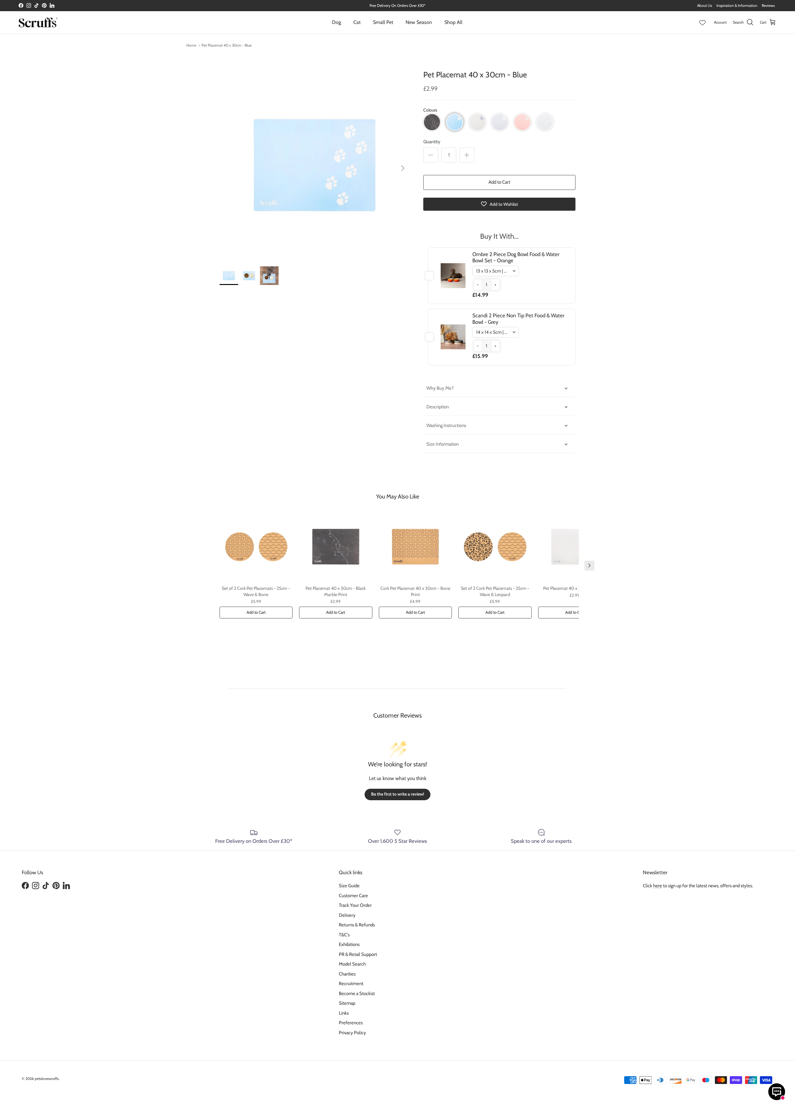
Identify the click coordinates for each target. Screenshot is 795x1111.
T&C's (344, 935)
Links (344, 1013)
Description (437, 407)
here (657, 885)
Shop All (453, 22)
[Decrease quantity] (430, 155)
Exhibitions (349, 944)
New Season (419, 22)
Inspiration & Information (736, 5)
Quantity (431, 142)
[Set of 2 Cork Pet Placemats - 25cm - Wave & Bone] (256, 546)
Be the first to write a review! (397, 794)
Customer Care (353, 895)
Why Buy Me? (440, 388)
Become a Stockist (357, 993)
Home (191, 45)
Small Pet (383, 22)
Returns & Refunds (357, 925)
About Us (704, 5)
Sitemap (347, 1003)
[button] (432, 122)
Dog (336, 22)
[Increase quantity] (466, 155)
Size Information (442, 444)
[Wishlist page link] (702, 22)
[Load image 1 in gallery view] (315, 165)
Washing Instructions (446, 425)
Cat (357, 22)
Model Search (352, 964)
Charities (347, 974)
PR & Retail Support (358, 954)
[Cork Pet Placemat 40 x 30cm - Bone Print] (415, 546)
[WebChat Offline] (777, 1092)
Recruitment (351, 983)
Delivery (347, 915)
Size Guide (349, 885)
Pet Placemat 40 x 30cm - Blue (227, 45)
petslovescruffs (47, 1078)
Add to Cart (499, 182)
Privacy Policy (352, 1032)
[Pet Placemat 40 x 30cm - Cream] (574, 546)
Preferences (351, 1023)
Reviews (768, 5)
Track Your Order (355, 905)
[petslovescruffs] (38, 22)
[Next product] (589, 565)
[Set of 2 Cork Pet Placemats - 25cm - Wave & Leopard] (495, 546)
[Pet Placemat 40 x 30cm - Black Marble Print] (335, 546)
